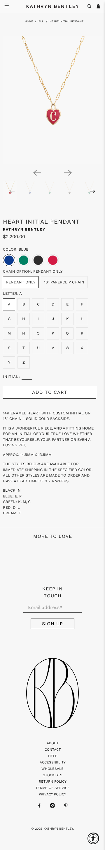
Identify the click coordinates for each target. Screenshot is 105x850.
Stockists (52, 775)
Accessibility (53, 762)
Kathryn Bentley (24, 229)
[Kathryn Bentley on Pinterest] (66, 806)
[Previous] (37, 172)
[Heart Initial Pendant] (52, 100)
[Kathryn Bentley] (52, 6)
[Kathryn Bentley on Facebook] (39, 806)
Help (52, 756)
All (41, 21)
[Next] (68, 172)
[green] (24, 260)
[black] (38, 260)
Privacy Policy (52, 794)
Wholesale (52, 769)
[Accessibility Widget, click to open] (93, 838)
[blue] (9, 260)
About (53, 743)
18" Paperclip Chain (64, 282)
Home (29, 21)
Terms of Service (53, 788)
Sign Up (52, 623)
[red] (53, 260)
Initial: (11, 376)
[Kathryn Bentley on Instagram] (52, 806)
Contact (53, 749)
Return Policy (52, 781)
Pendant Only (20, 282)
